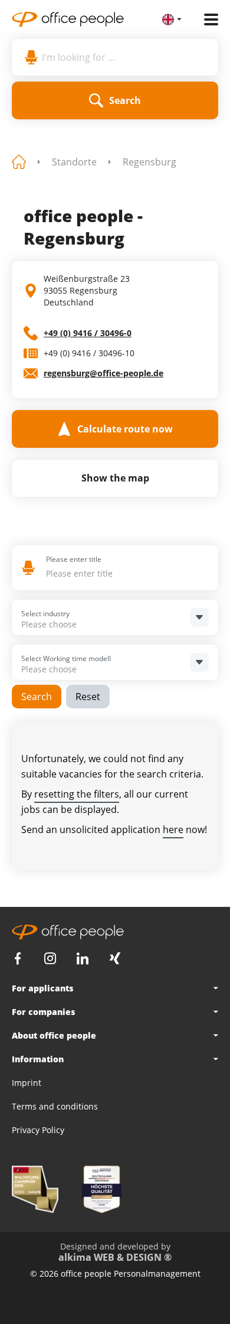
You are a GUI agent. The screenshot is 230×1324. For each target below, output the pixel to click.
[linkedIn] (82, 958)
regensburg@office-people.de (103, 373)
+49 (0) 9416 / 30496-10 (89, 353)
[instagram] (50, 958)
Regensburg (149, 161)
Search (36, 696)
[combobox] (120, 574)
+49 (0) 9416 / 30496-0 (88, 333)
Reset (87, 696)
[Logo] (87, 19)
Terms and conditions (55, 1106)
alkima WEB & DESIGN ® (115, 1257)
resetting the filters (76, 794)
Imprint (26, 1082)
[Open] (199, 617)
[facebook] (18, 958)
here (173, 829)
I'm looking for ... (78, 57)
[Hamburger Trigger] (211, 19)
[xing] (115, 958)
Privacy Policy (38, 1130)
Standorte (74, 161)
